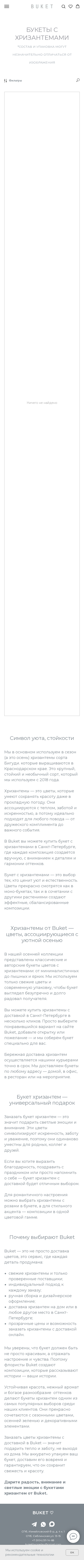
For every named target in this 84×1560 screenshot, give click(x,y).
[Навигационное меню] (6, 6)
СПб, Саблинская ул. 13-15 (43, 1536)
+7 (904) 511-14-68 (43, 1540)
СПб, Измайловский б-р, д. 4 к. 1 (43, 1531)
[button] (63, 6)
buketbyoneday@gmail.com (43, 1544)
